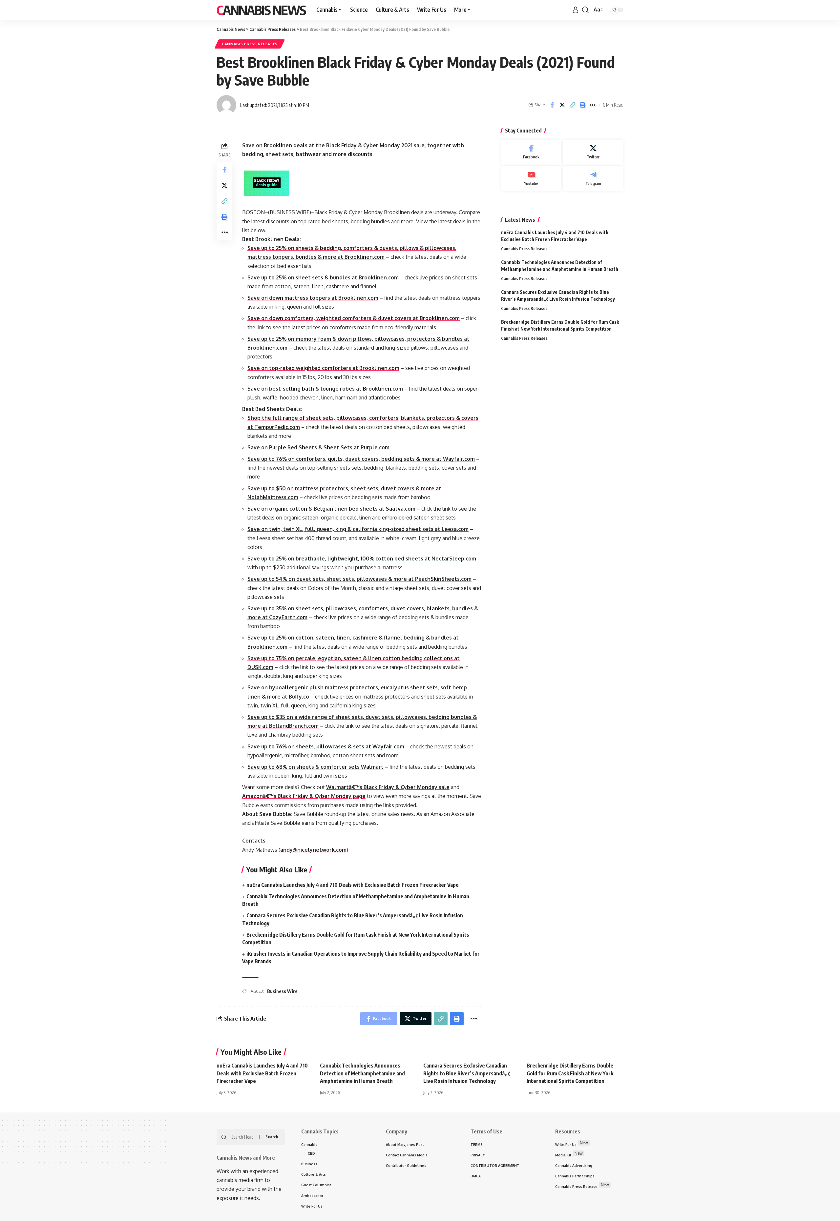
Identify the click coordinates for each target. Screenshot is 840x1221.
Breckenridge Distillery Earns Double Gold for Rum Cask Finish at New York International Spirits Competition (570, 1073)
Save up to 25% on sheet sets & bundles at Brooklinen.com (323, 277)
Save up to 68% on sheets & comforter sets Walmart (315, 766)
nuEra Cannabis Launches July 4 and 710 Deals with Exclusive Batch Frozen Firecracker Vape (352, 885)
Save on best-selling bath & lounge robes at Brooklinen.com (325, 388)
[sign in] (575, 10)
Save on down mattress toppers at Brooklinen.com (312, 298)
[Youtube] (531, 178)
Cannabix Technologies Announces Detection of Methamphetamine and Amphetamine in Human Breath (362, 1073)
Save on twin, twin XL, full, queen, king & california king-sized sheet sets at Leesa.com (358, 529)
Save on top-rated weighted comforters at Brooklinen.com (323, 368)
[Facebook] (531, 152)
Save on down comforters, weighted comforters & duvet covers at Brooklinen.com (353, 318)
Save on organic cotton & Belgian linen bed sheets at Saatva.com (331, 508)
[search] (585, 9)
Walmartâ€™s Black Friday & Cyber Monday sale (388, 787)
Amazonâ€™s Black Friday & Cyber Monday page (304, 796)
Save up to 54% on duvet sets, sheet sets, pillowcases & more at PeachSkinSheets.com (359, 579)
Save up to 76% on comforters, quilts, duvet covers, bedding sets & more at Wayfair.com (361, 459)
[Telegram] (593, 178)
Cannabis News (261, 10)
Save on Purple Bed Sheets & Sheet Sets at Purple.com (318, 447)
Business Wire (282, 991)
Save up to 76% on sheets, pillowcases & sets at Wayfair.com (325, 746)
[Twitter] (593, 152)
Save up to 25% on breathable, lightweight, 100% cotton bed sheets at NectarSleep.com (361, 558)
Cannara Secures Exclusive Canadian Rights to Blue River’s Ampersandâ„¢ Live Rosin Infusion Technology (466, 1073)
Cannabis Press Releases (250, 43)
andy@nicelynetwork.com (313, 849)
